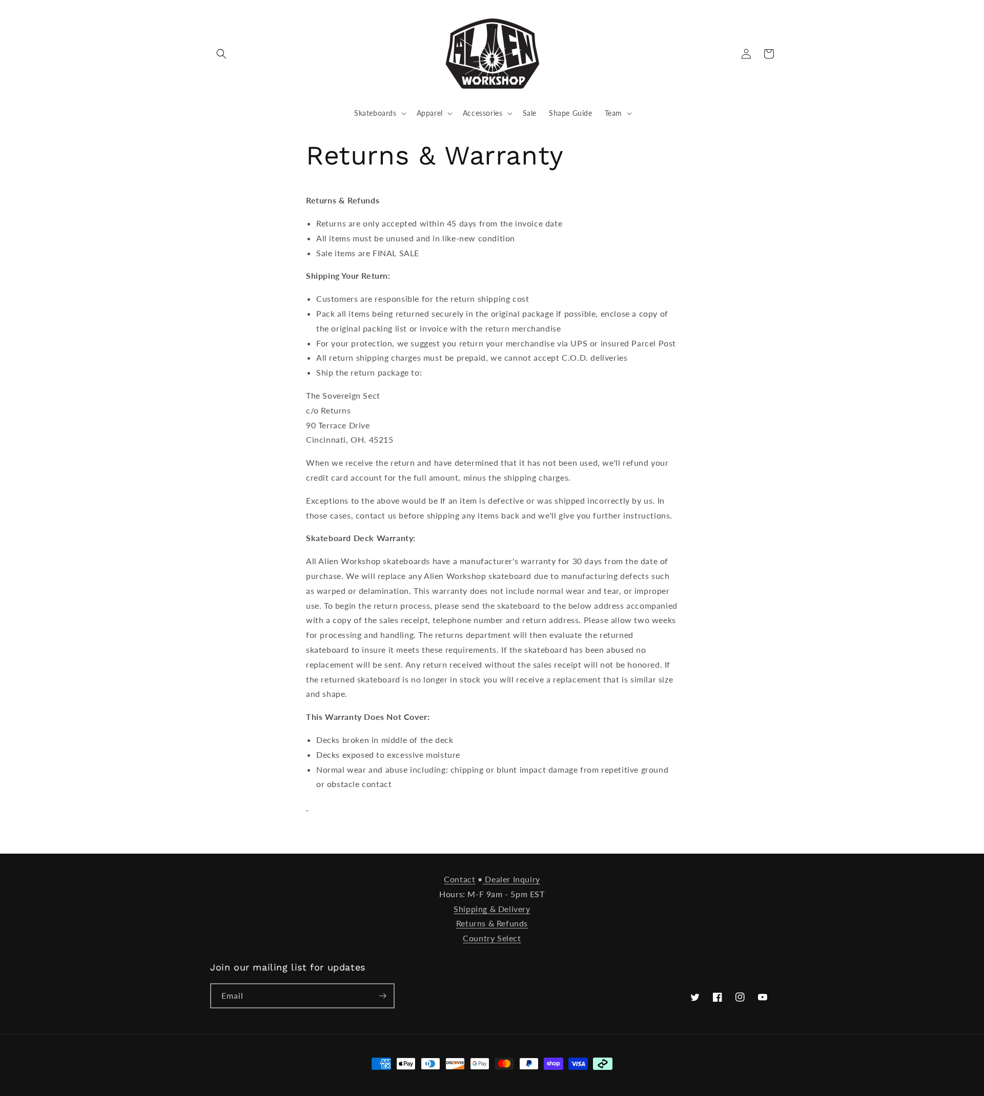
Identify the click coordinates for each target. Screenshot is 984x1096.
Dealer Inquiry (511, 879)
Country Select (492, 938)
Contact (459, 879)
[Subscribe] (382, 995)
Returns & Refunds (492, 923)
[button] (221, 54)
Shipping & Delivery (492, 909)
